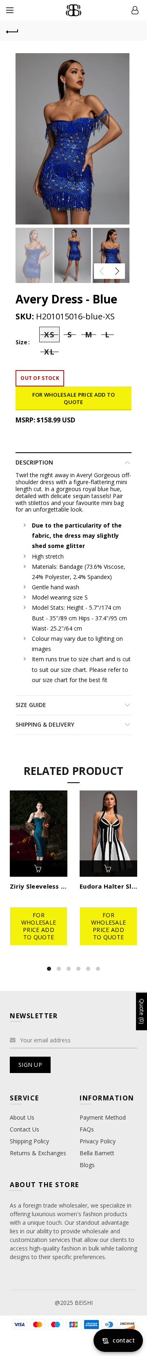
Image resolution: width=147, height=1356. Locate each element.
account (135, 10)
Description (34, 462)
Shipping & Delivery (45, 724)
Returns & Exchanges (38, 1153)
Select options (39, 868)
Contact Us (24, 1129)
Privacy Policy (98, 1141)
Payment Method (103, 1117)
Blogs (87, 1165)
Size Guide (31, 705)
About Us (22, 1117)
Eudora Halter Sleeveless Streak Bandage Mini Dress (108, 886)
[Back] (12, 30)
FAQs (87, 1129)
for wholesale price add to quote (73, 398)
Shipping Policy (29, 1141)
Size (21, 342)
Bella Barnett (97, 1153)
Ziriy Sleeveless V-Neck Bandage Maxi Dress (38, 886)
